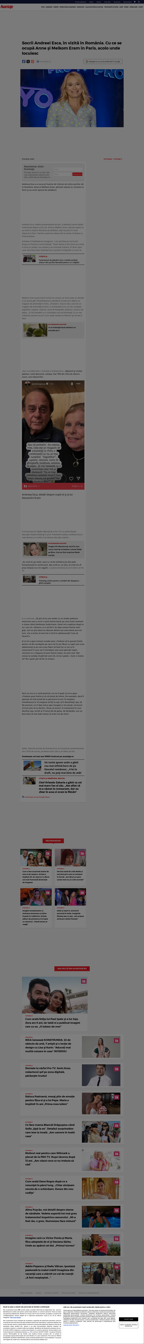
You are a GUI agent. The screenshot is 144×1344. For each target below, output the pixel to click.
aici (28, 1332)
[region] (72, 1324)
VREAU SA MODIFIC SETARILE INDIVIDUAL (128, 1325)
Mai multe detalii (15, 1317)
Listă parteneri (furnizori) (71, 1325)
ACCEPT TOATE (128, 1319)
